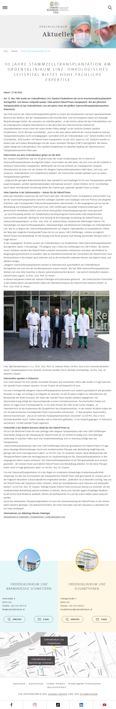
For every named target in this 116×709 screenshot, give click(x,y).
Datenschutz (36, 683)
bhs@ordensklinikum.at (13, 609)
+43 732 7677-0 (18, 605)
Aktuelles (14, 51)
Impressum (19, 683)
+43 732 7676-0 (76, 605)
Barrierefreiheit (56, 687)
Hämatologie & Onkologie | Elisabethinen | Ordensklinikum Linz (34, 516)
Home (6, 51)
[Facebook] (11, 704)
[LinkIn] (81, 704)
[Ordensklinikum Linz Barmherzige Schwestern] (41, 669)
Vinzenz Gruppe (57, 694)
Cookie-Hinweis (56, 683)
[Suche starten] (110, 7)
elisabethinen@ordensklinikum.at (76, 609)
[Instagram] (34, 704)
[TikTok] (58, 704)
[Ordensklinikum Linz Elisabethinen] (54, 649)
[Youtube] (104, 704)
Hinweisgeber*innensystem (84, 683)
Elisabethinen (89, 694)
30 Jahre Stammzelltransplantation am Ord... (36, 51)
